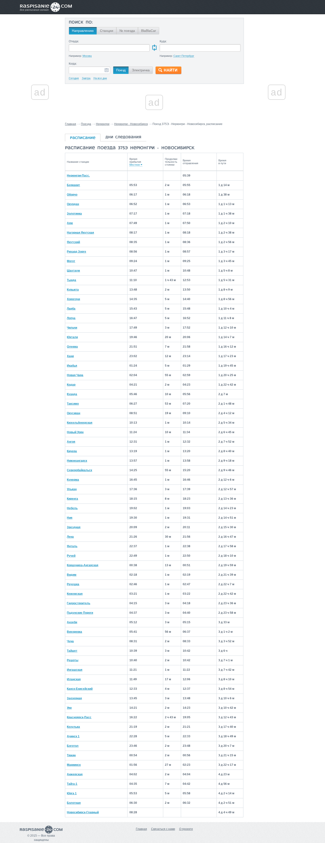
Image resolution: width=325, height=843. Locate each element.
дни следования (123, 137)
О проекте (186, 829)
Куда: (163, 41)
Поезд (121, 70)
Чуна (70, 641)
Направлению (83, 31)
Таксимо (73, 403)
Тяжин (71, 755)
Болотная (74, 803)
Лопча (71, 318)
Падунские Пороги (80, 612)
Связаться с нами (163, 829)
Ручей (71, 555)
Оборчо (72, 194)
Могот (71, 261)
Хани (70, 356)
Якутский (73, 242)
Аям (70, 223)
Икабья (72, 365)
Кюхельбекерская (79, 422)
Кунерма (73, 479)
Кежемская (75, 593)
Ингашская (74, 669)
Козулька (73, 726)
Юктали (72, 337)
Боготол (73, 745)
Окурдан (73, 204)
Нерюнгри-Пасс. (78, 175)
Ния (69, 517)
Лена (70, 536)
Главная (70, 124)
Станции (106, 31)
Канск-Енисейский (80, 688)
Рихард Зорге (76, 251)
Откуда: (74, 41)
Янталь (72, 546)
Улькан (72, 489)
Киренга (72, 498)
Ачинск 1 (73, 736)
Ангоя (71, 441)
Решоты (72, 660)
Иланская (74, 679)
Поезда (86, 124)
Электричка (141, 70)
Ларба (71, 308)
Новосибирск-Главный (83, 812)
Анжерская (75, 774)
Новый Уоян (75, 432)
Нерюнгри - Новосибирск (131, 124)
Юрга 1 (72, 793)
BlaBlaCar (148, 31)
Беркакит (73, 185)
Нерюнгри (102, 124)
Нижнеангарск (77, 460)
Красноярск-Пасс (79, 717)
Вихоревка (74, 631)
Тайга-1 (72, 784)
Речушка (73, 584)
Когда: (73, 63)
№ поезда (127, 31)
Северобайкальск (79, 470)
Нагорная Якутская (80, 232)
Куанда (72, 394)
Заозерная (74, 698)
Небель (72, 508)
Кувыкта (73, 289)
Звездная (73, 527)
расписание (82, 138)
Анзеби (72, 622)
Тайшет (72, 650)
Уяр (69, 707)
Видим (71, 574)
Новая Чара (75, 375)
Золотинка (74, 213)
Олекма (72, 346)
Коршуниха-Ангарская (82, 565)
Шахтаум (73, 270)
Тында (71, 280)
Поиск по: (81, 22)
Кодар (71, 384)
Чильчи (72, 327)
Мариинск (74, 764)
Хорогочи (73, 299)
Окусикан (73, 413)
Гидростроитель (78, 603)
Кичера (72, 451)
